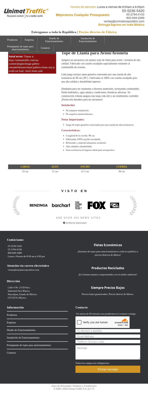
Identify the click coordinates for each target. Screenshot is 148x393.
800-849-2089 (135, 18)
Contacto (45, 48)
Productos (12, 40)
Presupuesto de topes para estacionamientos (20, 48)
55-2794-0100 (135, 14)
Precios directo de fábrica (121, 294)
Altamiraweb (81, 223)
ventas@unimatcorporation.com (124, 21)
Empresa (29, 40)
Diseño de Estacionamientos (54, 40)
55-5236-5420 (133, 10)
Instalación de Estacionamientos (88, 40)
